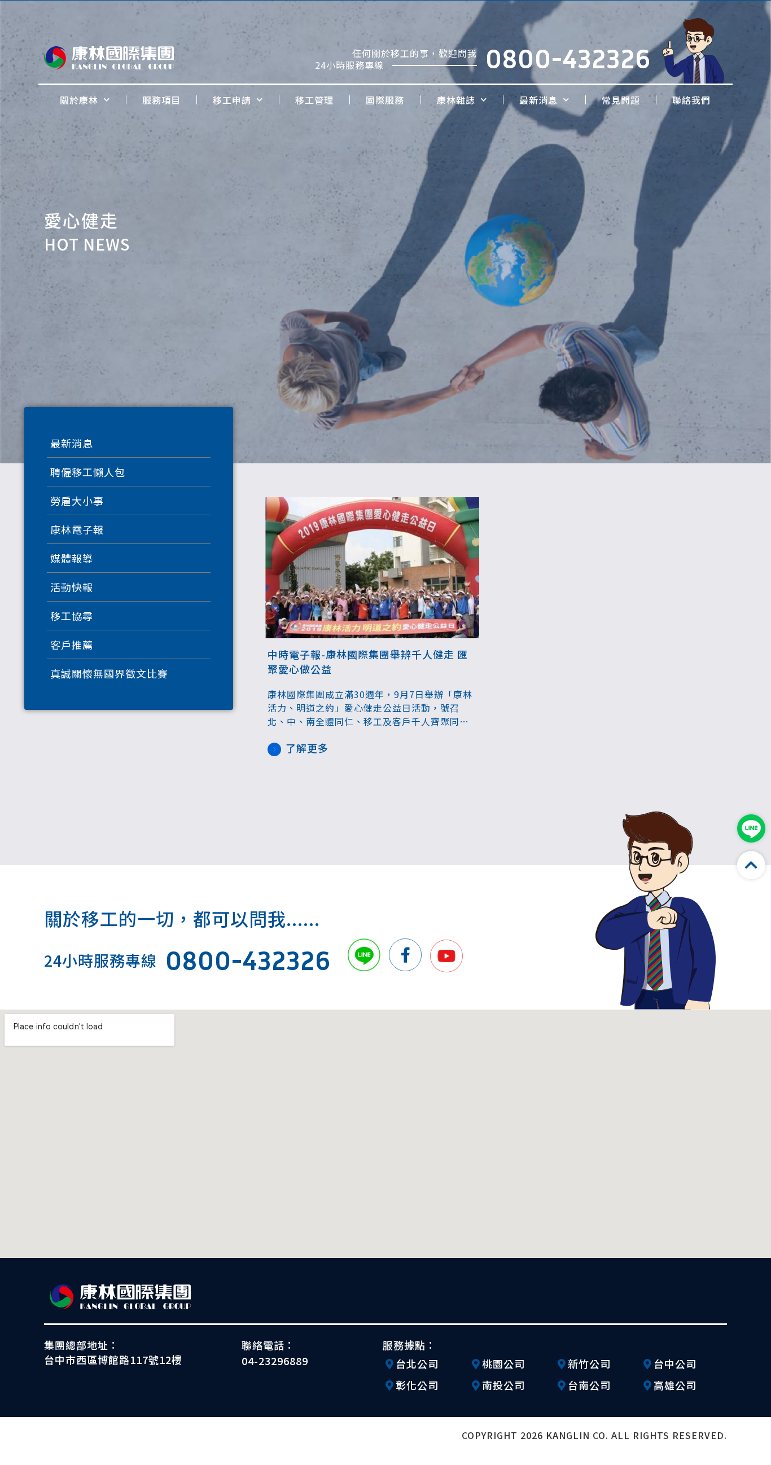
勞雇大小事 (77, 500)
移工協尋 (71, 615)
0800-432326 (568, 58)
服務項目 (161, 100)
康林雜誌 (456, 100)
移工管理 (314, 100)
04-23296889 (275, 1360)
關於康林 (79, 100)
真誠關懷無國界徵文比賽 (109, 673)
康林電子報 (77, 529)
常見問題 (621, 100)
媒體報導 (71, 558)
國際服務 (385, 100)
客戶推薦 (71, 644)
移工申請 (232, 100)
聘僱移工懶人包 (87, 471)
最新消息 (538, 100)
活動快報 (71, 587)
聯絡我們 (691, 100)
